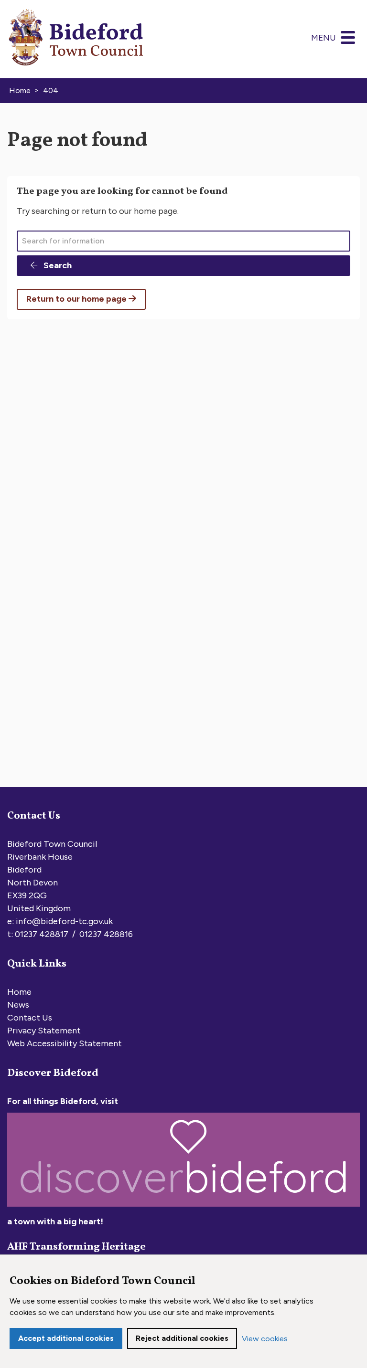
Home (19, 992)
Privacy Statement (44, 1030)
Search (57, 265)
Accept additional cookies (66, 1338)
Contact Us (29, 1017)
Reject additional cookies (182, 1338)
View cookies (265, 1338)
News (18, 1005)
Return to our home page (77, 299)
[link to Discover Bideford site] (183, 1208)
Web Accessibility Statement (64, 1043)
